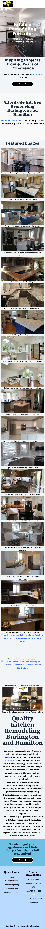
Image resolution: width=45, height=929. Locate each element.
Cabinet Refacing (11, 881)
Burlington (37, 74)
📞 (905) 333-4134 (34, 891)
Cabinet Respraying (11, 885)
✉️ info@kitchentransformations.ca (33, 898)
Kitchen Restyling (11, 888)
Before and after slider (11, 120)
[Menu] (41, 4)
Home (11, 877)
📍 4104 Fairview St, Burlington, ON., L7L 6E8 (34, 883)
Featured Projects (11, 892)
